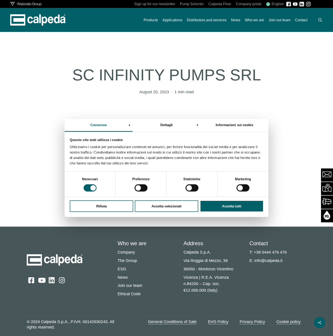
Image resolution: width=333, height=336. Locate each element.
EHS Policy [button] (218, 321)
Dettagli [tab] (166, 125)
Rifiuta (101, 206)
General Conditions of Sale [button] (172, 321)
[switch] (141, 188)
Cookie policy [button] (288, 321)
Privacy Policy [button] (252, 321)
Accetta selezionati (166, 206)
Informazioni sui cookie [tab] (234, 125)
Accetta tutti (231, 206)
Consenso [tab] (98, 125)
